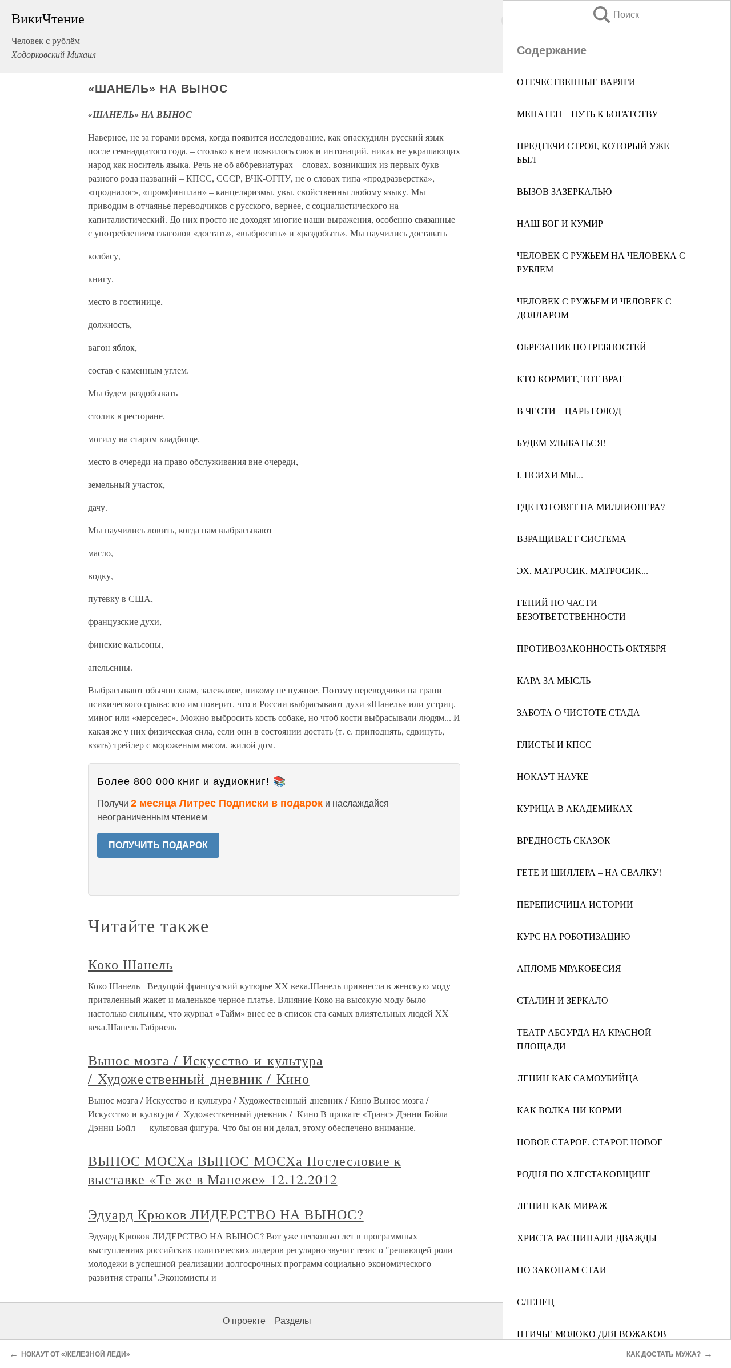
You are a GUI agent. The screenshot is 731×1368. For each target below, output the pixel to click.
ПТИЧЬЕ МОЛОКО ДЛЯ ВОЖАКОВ (591, 1333)
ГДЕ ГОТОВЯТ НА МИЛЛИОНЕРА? (591, 506)
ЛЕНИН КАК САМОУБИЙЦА (578, 1078)
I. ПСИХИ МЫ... (550, 474)
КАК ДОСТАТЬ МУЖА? (663, 1354)
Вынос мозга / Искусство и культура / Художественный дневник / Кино (205, 1069)
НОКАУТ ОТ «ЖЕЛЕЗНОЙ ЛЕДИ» (75, 1354)
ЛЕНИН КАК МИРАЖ (562, 1205)
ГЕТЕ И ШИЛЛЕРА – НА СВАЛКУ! (589, 872)
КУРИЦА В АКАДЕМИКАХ (575, 808)
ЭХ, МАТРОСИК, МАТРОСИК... (582, 570)
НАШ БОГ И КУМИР (560, 223)
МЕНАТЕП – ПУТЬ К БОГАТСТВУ (587, 113)
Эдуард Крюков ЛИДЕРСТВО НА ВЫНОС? (226, 1214)
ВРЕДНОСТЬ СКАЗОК (563, 840)
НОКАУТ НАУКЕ (553, 776)
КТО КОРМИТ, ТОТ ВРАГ (570, 378)
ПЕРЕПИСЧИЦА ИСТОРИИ (575, 904)
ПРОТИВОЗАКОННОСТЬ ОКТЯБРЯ (591, 648)
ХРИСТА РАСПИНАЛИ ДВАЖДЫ (587, 1237)
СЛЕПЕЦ (536, 1301)
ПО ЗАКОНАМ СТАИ (562, 1269)
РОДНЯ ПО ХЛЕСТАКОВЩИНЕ (584, 1174)
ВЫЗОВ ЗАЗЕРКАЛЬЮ (564, 191)
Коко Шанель (130, 964)
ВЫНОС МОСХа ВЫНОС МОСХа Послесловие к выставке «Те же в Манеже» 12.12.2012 (244, 1170)
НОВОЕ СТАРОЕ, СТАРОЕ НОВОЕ (590, 1142)
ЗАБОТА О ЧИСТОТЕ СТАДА (578, 712)
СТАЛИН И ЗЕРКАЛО (562, 1000)
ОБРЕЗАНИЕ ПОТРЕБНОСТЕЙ (581, 346)
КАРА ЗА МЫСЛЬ (554, 680)
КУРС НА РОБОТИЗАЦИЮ (573, 936)
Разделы (293, 1321)
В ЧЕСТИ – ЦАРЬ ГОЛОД (569, 410)
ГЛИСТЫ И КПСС (554, 744)
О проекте (244, 1321)
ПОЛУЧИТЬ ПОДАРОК (158, 845)
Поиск (615, 14)
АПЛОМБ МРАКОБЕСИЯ (569, 968)
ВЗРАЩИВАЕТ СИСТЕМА (571, 538)
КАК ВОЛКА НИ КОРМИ (569, 1110)
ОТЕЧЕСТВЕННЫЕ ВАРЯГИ (576, 81)
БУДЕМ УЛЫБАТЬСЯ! (561, 442)
